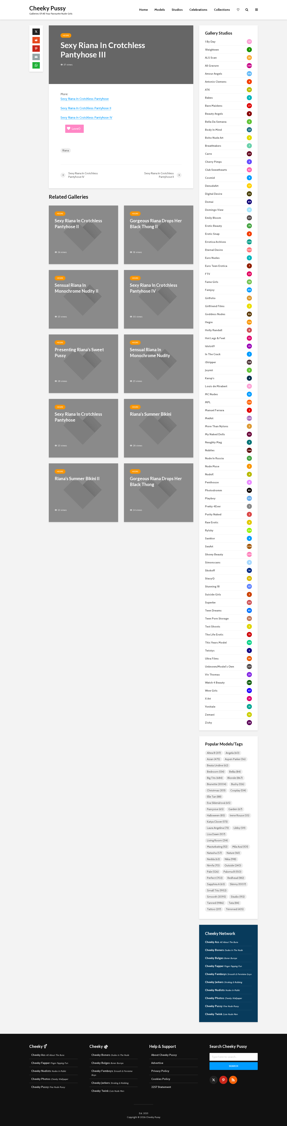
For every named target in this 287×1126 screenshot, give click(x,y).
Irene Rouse (239, 815)
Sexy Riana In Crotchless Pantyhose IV (86, 117)
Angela (232, 753)
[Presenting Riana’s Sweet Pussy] (83, 363)
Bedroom (215, 771)
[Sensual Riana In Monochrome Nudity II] (83, 299)
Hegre (66, 35)
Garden (235, 809)
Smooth (216, 896)
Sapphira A (216, 884)
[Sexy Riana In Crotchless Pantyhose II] (83, 234)
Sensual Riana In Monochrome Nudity (150, 352)
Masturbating (217, 846)
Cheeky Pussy (47, 8)
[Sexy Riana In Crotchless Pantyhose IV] (158, 299)
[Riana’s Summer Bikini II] (83, 492)
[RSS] (233, 1080)
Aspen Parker (235, 759)
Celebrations (198, 10)
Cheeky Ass (221, 942)
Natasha (214, 853)
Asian (213, 759)
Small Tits (216, 890)
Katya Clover (217, 821)
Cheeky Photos (223, 998)
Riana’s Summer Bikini (150, 414)
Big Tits (215, 778)
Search (233, 1065)
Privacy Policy (160, 1071)
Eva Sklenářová (218, 803)
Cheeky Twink (221, 1014)
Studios (177, 10)
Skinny (238, 884)
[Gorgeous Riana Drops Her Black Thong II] (158, 234)
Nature (233, 853)
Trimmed (235, 909)
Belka (235, 771)
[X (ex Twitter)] (213, 1080)
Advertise (157, 1063)
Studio (238, 896)
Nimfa (213, 865)
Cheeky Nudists (222, 990)
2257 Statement (161, 1087)
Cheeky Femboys (228, 974)
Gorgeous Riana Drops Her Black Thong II (156, 223)
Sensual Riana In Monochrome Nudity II (76, 288)
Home (143, 10)
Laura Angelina (218, 828)
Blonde (235, 778)
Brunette (216, 784)
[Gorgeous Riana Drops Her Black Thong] (158, 492)
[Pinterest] (223, 1080)
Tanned (215, 903)
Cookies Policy (160, 1079)
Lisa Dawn (216, 834)
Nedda (213, 859)
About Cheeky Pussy (164, 1055)
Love (76, 128)
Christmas (216, 790)
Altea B (214, 753)
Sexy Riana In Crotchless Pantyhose (85, 99)
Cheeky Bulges (221, 958)
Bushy (237, 784)
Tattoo (214, 909)
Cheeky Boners (224, 950)
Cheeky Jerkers (223, 982)
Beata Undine (217, 765)
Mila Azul (240, 846)
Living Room (217, 840)
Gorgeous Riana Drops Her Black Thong (156, 481)
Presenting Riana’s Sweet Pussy (79, 352)
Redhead (235, 878)
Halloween (216, 815)
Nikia (230, 859)
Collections (222, 10)
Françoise (215, 809)
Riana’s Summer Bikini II (77, 478)
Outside (233, 865)
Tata (234, 903)
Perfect (215, 878)
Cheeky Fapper (223, 966)
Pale (213, 871)
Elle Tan (214, 796)
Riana (65, 150)
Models (159, 10)
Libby (239, 828)
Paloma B (232, 871)
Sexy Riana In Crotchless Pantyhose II (86, 108)
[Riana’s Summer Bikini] (158, 428)
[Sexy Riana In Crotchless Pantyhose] (83, 428)
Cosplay (238, 790)
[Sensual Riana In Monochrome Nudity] (158, 363)
